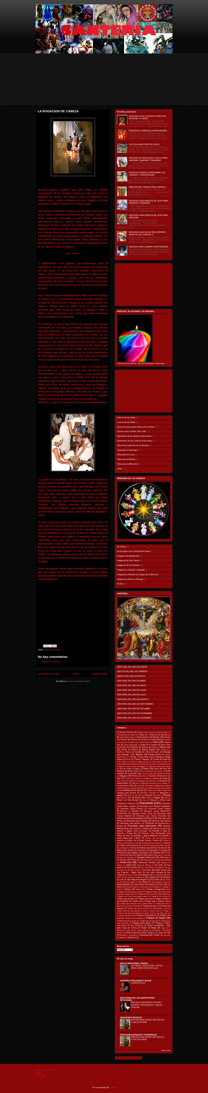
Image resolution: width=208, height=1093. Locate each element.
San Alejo (159, 865)
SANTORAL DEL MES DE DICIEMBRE (134, 718)
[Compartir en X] (50, 646)
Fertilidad (146, 778)
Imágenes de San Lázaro (128, 560)
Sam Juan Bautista (144, 865)
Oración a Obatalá (141, 828)
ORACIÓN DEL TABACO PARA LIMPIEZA (147, 187)
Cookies (38, 1073)
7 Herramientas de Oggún (126, 735)
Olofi (166, 798)
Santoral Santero (132, 887)
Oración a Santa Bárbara (145, 835)
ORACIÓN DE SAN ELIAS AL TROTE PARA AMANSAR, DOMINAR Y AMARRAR (148, 159)
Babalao (154, 747)
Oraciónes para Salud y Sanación (132, 852)
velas (119, 468)
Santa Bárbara (123, 884)
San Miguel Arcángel (136, 879)
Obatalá (166, 795)
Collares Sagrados (141, 759)
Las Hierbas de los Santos (131, 790)
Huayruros (135, 783)
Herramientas (122, 783)
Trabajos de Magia (155, 918)
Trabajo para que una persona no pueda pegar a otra (148, 908)
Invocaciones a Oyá (125, 786)
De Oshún (121, 546)
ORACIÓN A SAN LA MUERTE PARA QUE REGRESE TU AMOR (147, 117)
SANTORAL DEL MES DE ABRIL (131, 681)
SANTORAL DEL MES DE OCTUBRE (133, 708)
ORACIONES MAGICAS (131, 1017)
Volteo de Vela (164, 933)
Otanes (150, 855)
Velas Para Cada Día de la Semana (133, 445)
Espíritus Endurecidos (158, 776)
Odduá (148, 798)
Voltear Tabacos (148, 933)
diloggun (122, 937)
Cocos (128, 759)
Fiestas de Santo (160, 778)
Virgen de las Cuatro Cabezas (137, 930)
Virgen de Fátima (129, 928)
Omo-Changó (133, 800)
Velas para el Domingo (127, 450)
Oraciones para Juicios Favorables (151, 816)
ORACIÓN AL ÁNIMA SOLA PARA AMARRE (148, 131)
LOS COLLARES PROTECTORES (144, 144)
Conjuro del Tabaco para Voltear (159, 766)
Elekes (135, 776)
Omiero (120, 800)
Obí (129, 798)
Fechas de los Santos (132, 778)
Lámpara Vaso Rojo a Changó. (157, 790)
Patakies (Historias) (146, 857)
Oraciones (146, 803)
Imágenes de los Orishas (128, 565)
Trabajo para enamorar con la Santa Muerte (136, 903)
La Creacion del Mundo (136, 788)
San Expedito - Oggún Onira (129, 872)
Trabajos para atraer (141, 923)
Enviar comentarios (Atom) (79, 681)
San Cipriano (132, 867)
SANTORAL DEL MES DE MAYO (131, 685)
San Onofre (154, 880)
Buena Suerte (148, 749)
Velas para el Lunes (126, 454)
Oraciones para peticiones (141, 825)
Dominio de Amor (125, 771)
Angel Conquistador (131, 745)
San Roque (142, 882)
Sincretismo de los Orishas (150, 887)
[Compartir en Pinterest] (55, 646)
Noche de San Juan (134, 795)
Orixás (122, 855)
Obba (122, 798)
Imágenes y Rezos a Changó (130, 579)
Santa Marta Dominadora (144, 884)
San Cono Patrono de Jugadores (152, 867)
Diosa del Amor (160, 769)
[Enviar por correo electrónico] (44, 646)
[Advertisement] (104, 85)
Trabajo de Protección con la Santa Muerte (153, 894)
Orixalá (167, 853)
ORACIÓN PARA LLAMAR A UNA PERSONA (148, 247)
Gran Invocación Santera (125, 781)
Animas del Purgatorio (129, 747)
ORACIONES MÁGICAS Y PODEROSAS (138, 1035)
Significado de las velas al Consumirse (134, 436)
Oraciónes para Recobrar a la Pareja (152, 850)
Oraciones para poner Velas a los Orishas (135, 427)
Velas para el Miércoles (127, 464)
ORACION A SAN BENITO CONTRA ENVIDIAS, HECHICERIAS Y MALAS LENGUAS (146, 1004)
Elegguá (123, 776)
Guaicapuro (141, 781)
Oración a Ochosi (160, 828)
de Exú (120, 583)
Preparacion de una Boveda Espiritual (157, 860)
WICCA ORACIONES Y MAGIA (134, 963)
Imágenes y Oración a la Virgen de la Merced (137, 574)
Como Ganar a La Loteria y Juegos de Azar (133, 762)
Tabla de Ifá (140, 889)
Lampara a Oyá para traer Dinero (158, 788)
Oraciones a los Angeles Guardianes (155, 806)
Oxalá (159, 855)
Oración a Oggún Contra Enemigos (132, 831)
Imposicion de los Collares (158, 783)
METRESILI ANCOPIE (148, 793)
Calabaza (164, 749)
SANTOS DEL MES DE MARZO (131, 676)
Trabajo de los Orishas (159, 896)
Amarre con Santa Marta (151, 740)
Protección (125, 862)
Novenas (148, 795)
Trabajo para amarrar (125, 899)
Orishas (156, 852)
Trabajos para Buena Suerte (127, 921)
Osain (130, 855)
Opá (144, 800)
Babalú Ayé (165, 747)
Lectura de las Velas (126, 422)
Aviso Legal (40, 1076)
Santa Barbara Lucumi (159, 882)
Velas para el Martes (126, 459)
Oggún (157, 797)
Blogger (112, 1087)
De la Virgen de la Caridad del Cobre (133, 551)
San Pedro (166, 880)
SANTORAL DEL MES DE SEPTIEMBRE (135, 704)
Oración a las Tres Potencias (156, 838)
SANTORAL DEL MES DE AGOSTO (133, 699)
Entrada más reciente (48, 674)
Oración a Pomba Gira (127, 833)
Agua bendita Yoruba (127, 737)
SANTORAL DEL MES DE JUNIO (131, 690)
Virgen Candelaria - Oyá (158, 925)
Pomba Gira (135, 860)
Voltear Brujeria (131, 933)
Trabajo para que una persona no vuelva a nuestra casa (138, 911)
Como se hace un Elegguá (135, 766)
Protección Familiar (146, 862)
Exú (118, 778)
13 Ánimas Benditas (125, 732)
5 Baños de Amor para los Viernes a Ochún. (152, 732)
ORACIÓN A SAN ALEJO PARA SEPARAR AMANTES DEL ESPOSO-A (147, 233)
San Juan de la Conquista (133, 877)
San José (128, 875)
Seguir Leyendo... (73, 253)
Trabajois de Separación (146, 915)
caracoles (166, 935)
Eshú (143, 776)
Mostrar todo (165, 1050)
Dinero (146, 768)
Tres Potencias (136, 925)
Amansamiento (143, 737)
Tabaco (128, 889)
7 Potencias (152, 735)
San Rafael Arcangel (127, 882)
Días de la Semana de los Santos (150, 771)
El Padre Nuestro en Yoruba (160, 773)
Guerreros (152, 781)
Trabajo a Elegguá (154, 889)
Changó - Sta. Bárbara (132, 754)
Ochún (138, 797)
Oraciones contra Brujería (132, 809)
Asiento (145, 747)
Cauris (156, 752)
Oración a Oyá (159, 831)
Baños (124, 750)
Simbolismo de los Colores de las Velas (134, 441)
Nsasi (158, 795)
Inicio (75, 674)
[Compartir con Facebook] (52, 646)
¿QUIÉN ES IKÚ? (138, 983)
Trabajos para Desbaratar (149, 921)
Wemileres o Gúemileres (128, 935)
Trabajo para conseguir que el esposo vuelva (151, 901)
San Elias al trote (134, 870)
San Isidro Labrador (154, 872)
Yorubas (156, 935)
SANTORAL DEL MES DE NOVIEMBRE (134, 713)
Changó (166, 752)
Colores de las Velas (126, 417)
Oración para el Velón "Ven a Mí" (131, 431)
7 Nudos (141, 735)
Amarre (156, 737)
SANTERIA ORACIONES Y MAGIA (135, 980)
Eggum (139, 773)
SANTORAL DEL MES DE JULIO (131, 694)
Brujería (134, 750)
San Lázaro (150, 877)
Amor (155, 742)
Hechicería (163, 781)
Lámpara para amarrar (126, 793)
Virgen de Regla (148, 928)
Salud (128, 865)
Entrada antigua (100, 674)
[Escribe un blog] (47, 646)
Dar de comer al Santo (129, 769)
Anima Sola (165, 745)
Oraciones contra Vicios (142, 813)
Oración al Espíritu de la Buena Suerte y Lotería (138, 840)
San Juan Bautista (141, 875)
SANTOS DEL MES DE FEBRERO (132, 671)
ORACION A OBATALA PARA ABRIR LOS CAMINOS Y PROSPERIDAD (147, 173)
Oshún (139, 855)
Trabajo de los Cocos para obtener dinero (132, 896)
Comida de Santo (160, 759)
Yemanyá (144, 935)
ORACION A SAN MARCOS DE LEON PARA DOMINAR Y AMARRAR (148, 202)
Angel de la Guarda (149, 745)
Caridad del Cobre (142, 752)
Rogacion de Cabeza (52, 650)
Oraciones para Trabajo (137, 821)
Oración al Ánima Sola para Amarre (148, 843)
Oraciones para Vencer (160, 821)
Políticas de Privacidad (44, 1070)
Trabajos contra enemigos (134, 918)
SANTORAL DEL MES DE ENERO (132, 667)
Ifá (144, 783)
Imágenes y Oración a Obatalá (130, 570)
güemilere (132, 937)
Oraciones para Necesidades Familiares (135, 818)
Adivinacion (165, 735)
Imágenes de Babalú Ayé (128, 556)
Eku (146, 773)
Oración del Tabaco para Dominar (144, 848)
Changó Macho (154, 755)
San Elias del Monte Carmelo (155, 870)
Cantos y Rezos (124, 752)
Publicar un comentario (50, 662)
